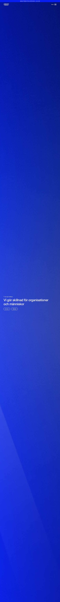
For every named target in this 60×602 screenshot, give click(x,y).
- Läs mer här (30, 1)
